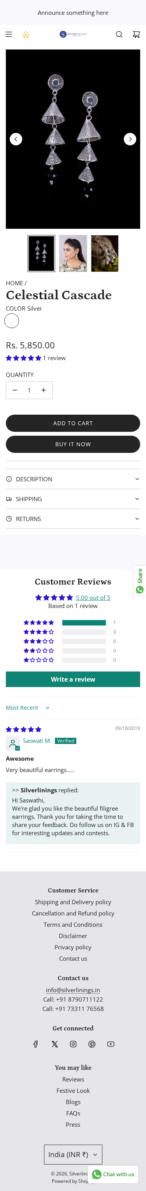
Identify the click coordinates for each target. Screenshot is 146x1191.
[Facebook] (35, 1044)
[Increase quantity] (43, 390)
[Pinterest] (91, 1044)
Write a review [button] (73, 679)
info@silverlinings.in (73, 990)
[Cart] (136, 34)
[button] (16, 139)
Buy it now (73, 444)
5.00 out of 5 (93, 597)
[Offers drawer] (25, 34)
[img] (23, 729)
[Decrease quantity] (14, 390)
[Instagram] (73, 1044)
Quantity (19, 374)
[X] (54, 1044)
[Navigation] (8, 34)
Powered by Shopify (73, 1181)
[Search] (119, 34)
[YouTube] (110, 1044)
